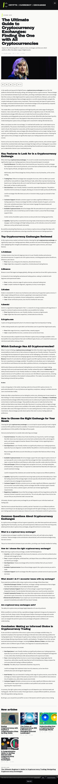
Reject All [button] (29, 781)
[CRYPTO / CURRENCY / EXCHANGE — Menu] (55, 3)
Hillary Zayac (7, 53)
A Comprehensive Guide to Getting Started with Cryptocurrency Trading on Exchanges (8, 755)
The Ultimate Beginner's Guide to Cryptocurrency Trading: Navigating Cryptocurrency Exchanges (28, 770)
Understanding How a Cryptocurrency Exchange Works (47, 728)
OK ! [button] (43, 777)
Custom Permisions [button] (51, 777)
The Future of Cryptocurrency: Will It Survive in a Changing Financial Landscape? (28, 730)
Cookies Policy (37, 777)
